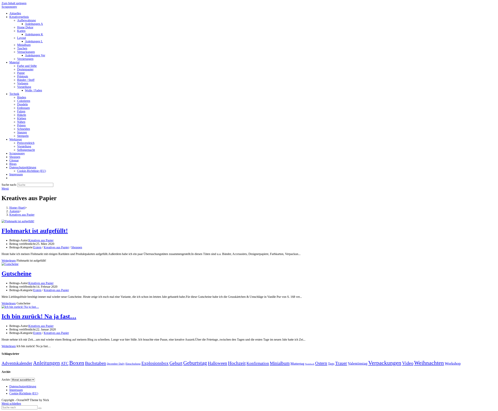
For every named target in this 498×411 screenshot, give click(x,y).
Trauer (341, 363)
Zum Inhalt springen (14, 3)
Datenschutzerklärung (22, 386)
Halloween (217, 363)
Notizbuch (309, 364)
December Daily (116, 363)
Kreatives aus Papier (40, 240)
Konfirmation (257, 363)
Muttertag (297, 363)
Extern (37, 247)
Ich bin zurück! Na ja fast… (39, 316)
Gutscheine (16, 273)
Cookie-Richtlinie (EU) (23, 393)
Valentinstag (357, 363)
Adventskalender (17, 363)
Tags (331, 363)
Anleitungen (46, 363)
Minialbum (280, 363)
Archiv (6, 379)
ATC (64, 363)
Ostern (321, 363)
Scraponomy (9, 6)
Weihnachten (429, 363)
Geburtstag (195, 363)
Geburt (175, 363)
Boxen (76, 363)
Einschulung (133, 363)
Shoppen (76, 247)
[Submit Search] (39, 408)
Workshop (453, 363)
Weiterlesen (9, 260)
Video (407, 363)
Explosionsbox (155, 363)
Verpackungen (384, 363)
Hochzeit (237, 363)
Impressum (16, 390)
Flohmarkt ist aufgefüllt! (35, 230)
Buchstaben (95, 363)
